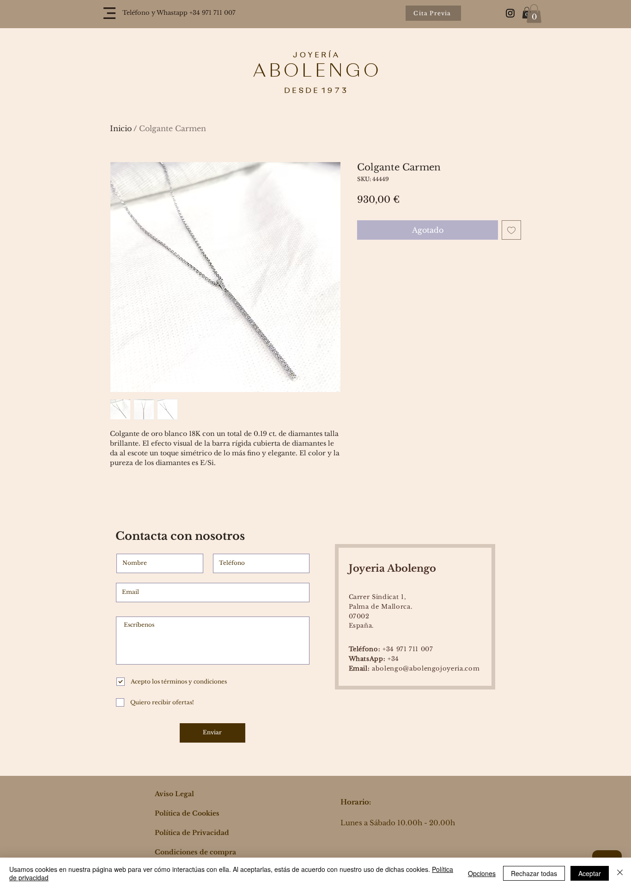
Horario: (355, 802)
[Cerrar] (619, 873)
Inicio (121, 128)
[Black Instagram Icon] (510, 13)
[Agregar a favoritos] (511, 230)
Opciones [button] (482, 873)
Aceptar (589, 873)
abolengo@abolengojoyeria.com (414, 668)
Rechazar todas (534, 873)
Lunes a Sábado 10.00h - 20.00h (397, 822)
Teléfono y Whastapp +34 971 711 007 (179, 13)
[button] (109, 13)
